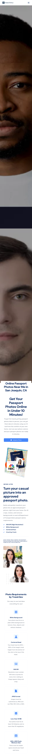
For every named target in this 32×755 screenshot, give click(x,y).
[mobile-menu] (28, 3)
